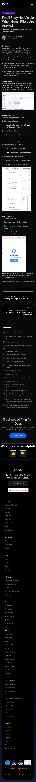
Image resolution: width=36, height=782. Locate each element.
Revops (7, 566)
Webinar (7, 673)
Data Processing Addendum (14, 698)
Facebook (10, 616)
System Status (9, 691)
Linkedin (9, 605)
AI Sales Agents (10, 659)
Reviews (7, 745)
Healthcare (8, 588)
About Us (8, 727)
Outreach (8, 508)
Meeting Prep (9, 530)
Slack (9, 620)
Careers (7, 738)
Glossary (7, 648)
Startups (7, 541)
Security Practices (10, 684)
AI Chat (7, 526)
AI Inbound (8, 523)
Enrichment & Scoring (11, 505)
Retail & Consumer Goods (13, 591)
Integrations (9, 634)
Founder (7, 570)
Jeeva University (10, 666)
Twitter (9, 609)
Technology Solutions (12, 580)
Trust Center (9, 716)
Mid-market (8, 544)
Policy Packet (9, 709)
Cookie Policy (9, 705)
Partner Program (10, 652)
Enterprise (8, 548)
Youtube (10, 613)
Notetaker (8, 519)
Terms (7, 695)
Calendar (8, 515)
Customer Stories (10, 645)
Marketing (8, 563)
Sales (6, 559)
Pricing (7, 734)
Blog (6, 641)
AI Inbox (7, 512)
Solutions (8, 595)
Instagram (10, 623)
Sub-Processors (10, 688)
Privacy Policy (9, 702)
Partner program (10, 748)
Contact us (8, 741)
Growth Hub (8, 663)
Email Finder (8, 670)
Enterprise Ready (10, 713)
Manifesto (8, 730)
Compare (8, 655)
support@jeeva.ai (28, 281)
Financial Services (10, 584)
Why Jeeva (8, 638)
